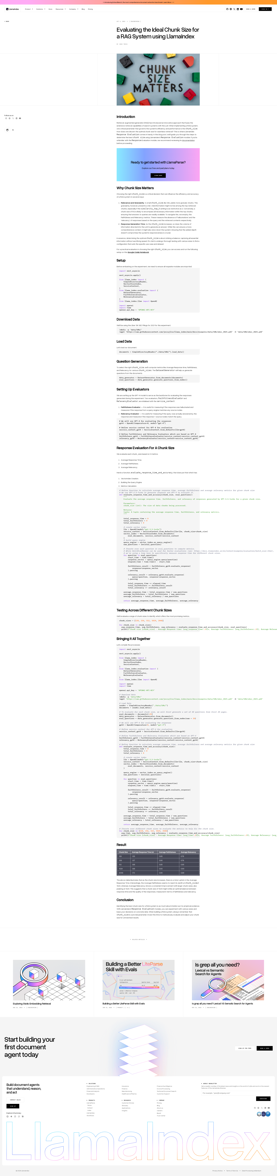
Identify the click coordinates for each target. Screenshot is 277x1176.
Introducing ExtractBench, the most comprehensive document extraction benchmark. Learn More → (138, 2)
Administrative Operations (96, 1089)
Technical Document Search (166, 1091)
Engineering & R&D (93, 1086)
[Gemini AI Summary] (11, 1116)
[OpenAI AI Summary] (7, 1116)
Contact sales (15, 1100)
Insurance (125, 1086)
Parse (90, 1105)
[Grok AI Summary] (19, 1116)
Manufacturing (127, 1091)
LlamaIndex (91, 1113)
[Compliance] (263, 1114)
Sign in (264, 9)
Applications (126, 1108)
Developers (91, 1094)
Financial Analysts (93, 1091)
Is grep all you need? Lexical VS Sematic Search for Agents (222, 1003)
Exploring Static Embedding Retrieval (32, 1003)
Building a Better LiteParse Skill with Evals (124, 1003)
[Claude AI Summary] (23, 1116)
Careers (159, 1110)
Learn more (158, 175)
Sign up (13, 1106)
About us (160, 1108)
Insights (124, 1110)
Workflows (90, 1115)
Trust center (161, 1116)
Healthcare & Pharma (129, 1094)
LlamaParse (91, 1103)
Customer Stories (128, 1103)
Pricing (159, 1103)
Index (89, 1110)
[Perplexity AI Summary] (15, 1116)
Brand (159, 1113)
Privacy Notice (217, 1171)
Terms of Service (232, 1171)
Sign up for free (244, 1048)
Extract (90, 1108)
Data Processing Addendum (251, 1171)
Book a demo (250, 9)
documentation (188, 140)
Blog (158, 1105)
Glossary (125, 1105)
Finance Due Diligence (164, 1086)
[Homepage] (12, 9)
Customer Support (163, 1094)
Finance (124, 1089)
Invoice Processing (163, 1089)
